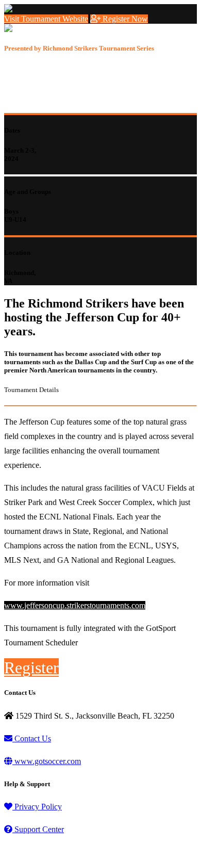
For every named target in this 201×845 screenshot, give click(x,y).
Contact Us (31, 738)
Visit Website (46, 18)
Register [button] (31, 667)
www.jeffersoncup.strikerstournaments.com (74, 605)
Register (124, 18)
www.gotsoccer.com (46, 761)
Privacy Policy (37, 806)
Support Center (38, 829)
